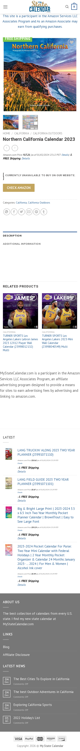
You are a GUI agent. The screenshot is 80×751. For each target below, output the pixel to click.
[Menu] (5, 7)
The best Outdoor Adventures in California (43, 692)
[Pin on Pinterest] (36, 211)
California (21, 133)
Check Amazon (19, 188)
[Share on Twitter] (21, 211)
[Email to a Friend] (29, 211)
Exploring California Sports (32, 705)
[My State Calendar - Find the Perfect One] (40, 7)
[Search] (67, 7)
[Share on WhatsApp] (6, 211)
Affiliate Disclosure (16, 655)
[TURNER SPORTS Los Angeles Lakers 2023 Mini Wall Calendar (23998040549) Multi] (59, 311)
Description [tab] (12, 235)
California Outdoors (47, 133)
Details (65, 154)
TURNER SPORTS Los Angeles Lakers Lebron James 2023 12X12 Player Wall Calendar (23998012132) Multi (20, 343)
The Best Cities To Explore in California (41, 679)
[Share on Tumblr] (43, 211)
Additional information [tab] (22, 243)
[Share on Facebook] (14, 211)
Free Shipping (17, 38)
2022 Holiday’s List (26, 718)
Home (6, 133)
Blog (6, 647)
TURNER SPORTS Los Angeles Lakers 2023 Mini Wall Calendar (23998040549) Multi (57, 341)
